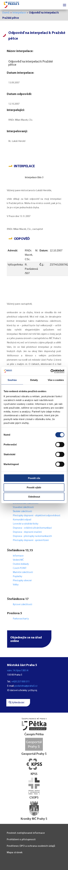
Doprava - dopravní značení (27, 532)
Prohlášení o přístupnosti (21, 839)
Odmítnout (34, 496)
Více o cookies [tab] (56, 380)
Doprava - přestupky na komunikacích (32, 536)
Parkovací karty (21, 619)
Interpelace (19, 12)
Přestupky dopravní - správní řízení (31, 540)
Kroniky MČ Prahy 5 (34, 819)
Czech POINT (19, 568)
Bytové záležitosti (22, 604)
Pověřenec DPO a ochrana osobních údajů (31, 846)
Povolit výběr (34, 487)
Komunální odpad (22, 519)
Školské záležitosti (22, 511)
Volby (16, 584)
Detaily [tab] (34, 380)
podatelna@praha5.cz (26, 686)
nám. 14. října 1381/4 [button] (17, 670)
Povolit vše (34, 478)
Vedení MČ (18, 560)
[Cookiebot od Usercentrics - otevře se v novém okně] (50, 371)
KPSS (34, 774)
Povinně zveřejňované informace (26, 833)
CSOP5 (34, 797)
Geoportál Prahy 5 (34, 754)
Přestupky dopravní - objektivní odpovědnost (36, 515)
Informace (18, 556)
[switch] (59, 444)
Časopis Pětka (34, 734)
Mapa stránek (14, 852)
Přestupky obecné (22, 580)
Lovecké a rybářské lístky (26, 524)
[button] (29, 639)
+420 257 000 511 (20, 681)
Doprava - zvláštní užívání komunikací (32, 528)
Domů (5, 12)
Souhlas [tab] (12, 380)
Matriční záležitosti (23, 572)
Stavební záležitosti (23, 507)
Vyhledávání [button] (17, 702)
